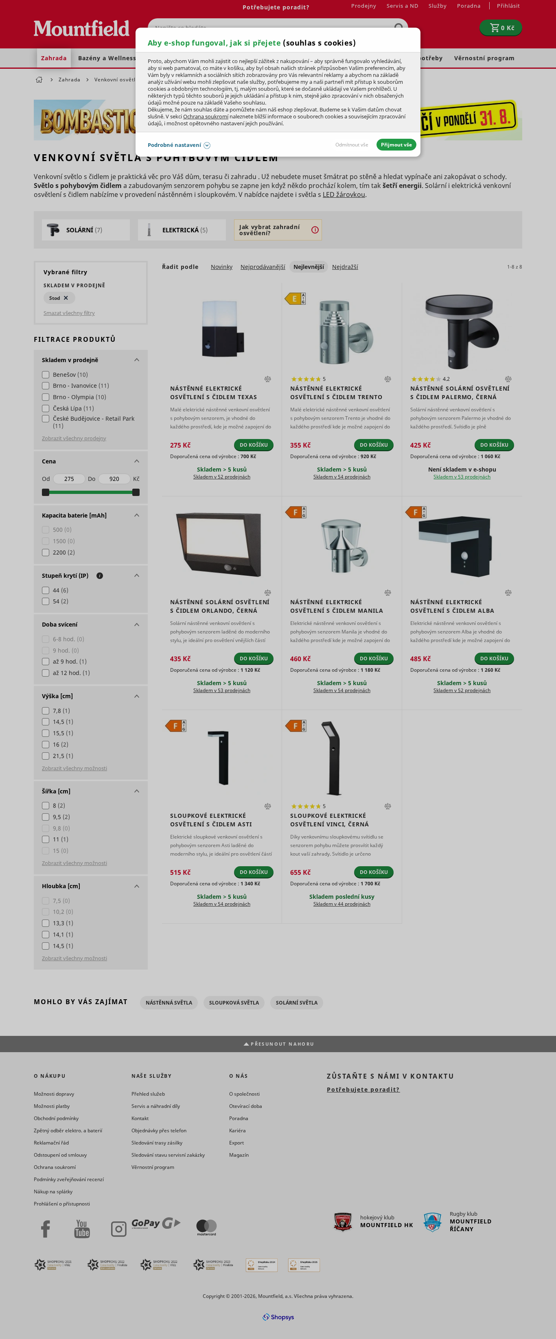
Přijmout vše (396, 144)
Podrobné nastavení (174, 145)
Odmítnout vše (351, 144)
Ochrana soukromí (205, 116)
